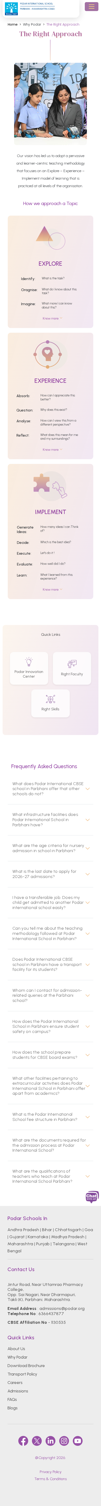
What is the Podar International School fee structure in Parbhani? (45, 1117)
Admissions (18, 1391)
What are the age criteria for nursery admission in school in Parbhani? (48, 848)
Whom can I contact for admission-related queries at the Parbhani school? (47, 995)
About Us (16, 1348)
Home (13, 25)
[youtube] (78, 1441)
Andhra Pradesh (23, 1229)
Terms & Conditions (50, 1479)
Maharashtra (20, 1243)
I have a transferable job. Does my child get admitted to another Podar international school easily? (48, 902)
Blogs (13, 1408)
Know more (50, 318)
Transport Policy (22, 1374)
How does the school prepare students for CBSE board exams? (44, 1055)
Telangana (63, 1243)
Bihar (47, 1229)
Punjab (43, 1243)
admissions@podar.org (62, 1308)
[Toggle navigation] (91, 6)
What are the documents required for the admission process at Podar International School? (49, 1145)
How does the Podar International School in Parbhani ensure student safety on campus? (45, 1026)
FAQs (12, 1399)
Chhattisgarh (68, 1229)
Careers (15, 1382)
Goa (89, 1229)
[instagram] (64, 1441)
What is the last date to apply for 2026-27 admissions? (44, 874)
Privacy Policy (51, 1472)
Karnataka (38, 1236)
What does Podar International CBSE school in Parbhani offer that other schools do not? (48, 788)
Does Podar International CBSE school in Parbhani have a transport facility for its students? (47, 964)
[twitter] (37, 1441)
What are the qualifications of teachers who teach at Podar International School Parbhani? (42, 1176)
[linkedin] (50, 1441)
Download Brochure (26, 1365)
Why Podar (17, 1357)
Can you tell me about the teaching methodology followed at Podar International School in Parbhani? (47, 933)
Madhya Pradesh (68, 1236)
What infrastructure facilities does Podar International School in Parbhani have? (45, 819)
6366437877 (51, 1313)
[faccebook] (23, 1441)
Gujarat (17, 1236)
